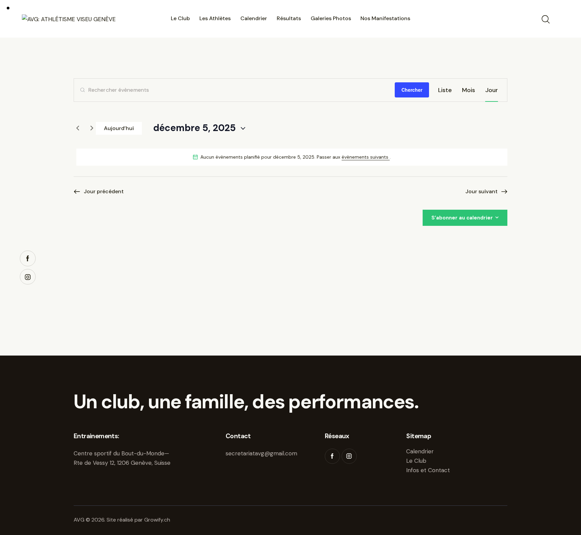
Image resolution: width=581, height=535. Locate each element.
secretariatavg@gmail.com (261, 453)
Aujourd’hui (119, 128)
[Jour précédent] (78, 128)
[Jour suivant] (92, 128)
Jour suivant (481, 191)
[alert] (291, 157)
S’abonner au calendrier (462, 217)
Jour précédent (104, 191)
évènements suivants (366, 157)
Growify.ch (157, 519)
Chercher (411, 89)
